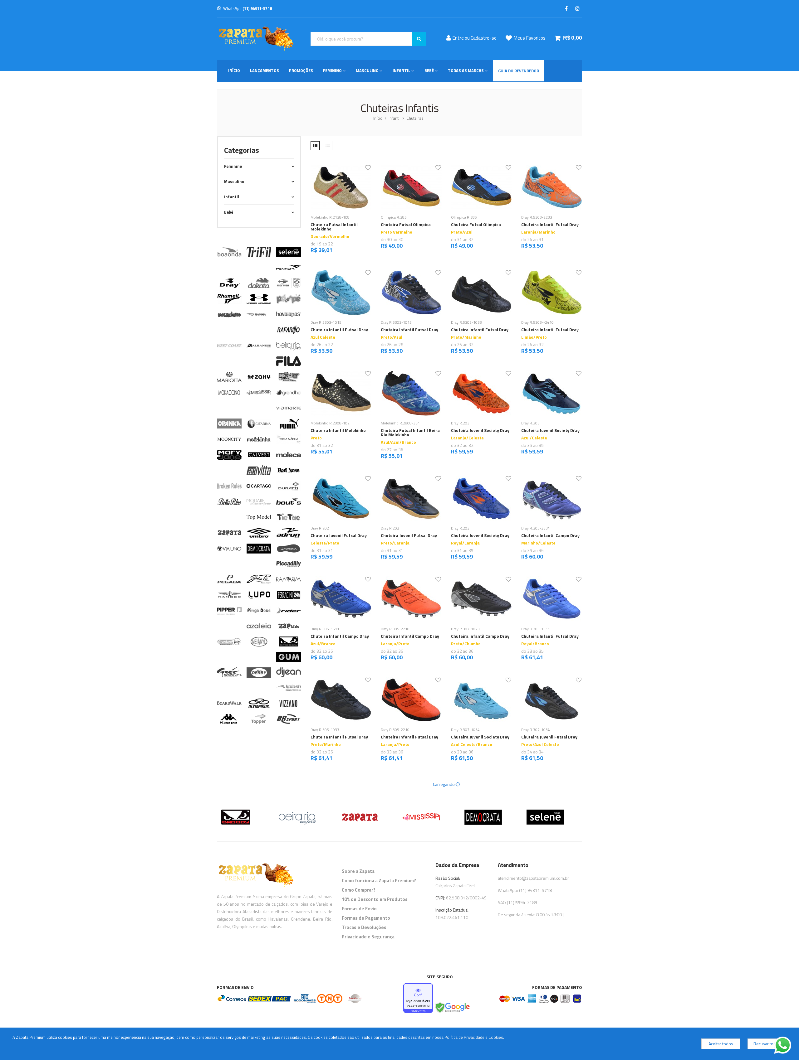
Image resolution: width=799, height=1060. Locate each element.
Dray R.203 (460, 423)
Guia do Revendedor (518, 71)
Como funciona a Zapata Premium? (379, 880)
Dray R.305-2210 (395, 629)
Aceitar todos (720, 1043)
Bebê (429, 70)
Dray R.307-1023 (465, 629)
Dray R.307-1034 (465, 730)
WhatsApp (247, 8)
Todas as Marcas (466, 70)
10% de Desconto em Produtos (375, 899)
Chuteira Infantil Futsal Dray (550, 224)
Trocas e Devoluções (364, 927)
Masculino (367, 70)
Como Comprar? (358, 889)
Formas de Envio (359, 908)
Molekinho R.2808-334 (400, 423)
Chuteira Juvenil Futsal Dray (339, 535)
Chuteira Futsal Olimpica (406, 224)
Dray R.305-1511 (325, 629)
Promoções (301, 70)
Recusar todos (767, 1043)
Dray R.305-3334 (535, 528)
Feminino (332, 70)
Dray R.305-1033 (325, 730)
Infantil (401, 70)
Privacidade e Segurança (368, 936)
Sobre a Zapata (358, 871)
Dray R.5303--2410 (537, 322)
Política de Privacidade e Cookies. (474, 1037)
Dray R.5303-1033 (466, 322)
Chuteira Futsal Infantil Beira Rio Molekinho (410, 432)
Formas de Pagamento (366, 918)
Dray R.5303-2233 (536, 217)
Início (234, 70)
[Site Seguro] (452, 1008)
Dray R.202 (320, 528)
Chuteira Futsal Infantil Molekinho (334, 226)
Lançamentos (264, 70)
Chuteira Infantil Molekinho (338, 430)
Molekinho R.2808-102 (330, 423)
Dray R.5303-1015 (326, 322)
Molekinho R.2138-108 (330, 217)
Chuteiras (415, 118)
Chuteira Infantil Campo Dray (550, 535)
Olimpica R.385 (394, 217)
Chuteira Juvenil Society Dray (480, 430)
